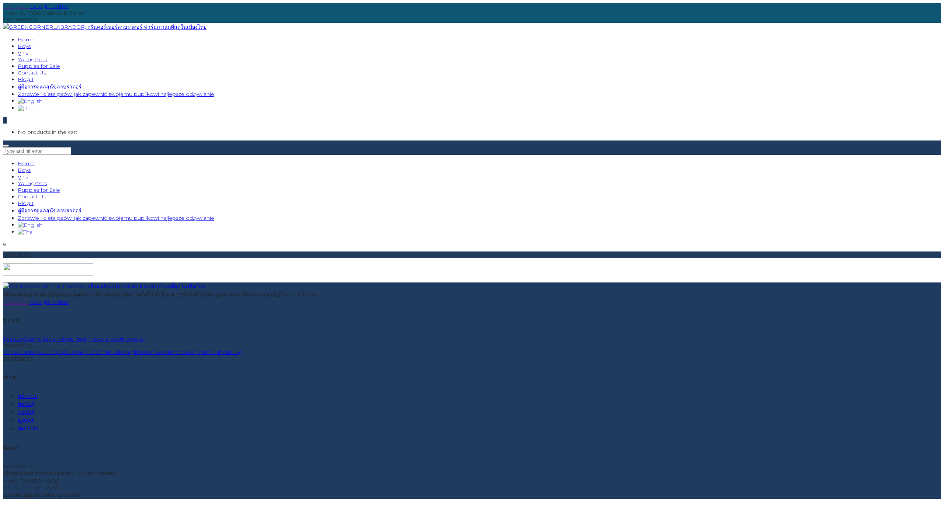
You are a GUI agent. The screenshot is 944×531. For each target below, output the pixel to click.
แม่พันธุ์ (26, 412)
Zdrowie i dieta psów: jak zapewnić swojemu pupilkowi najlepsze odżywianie (116, 218)
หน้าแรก (27, 396)
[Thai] (26, 107)
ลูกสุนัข (26, 420)
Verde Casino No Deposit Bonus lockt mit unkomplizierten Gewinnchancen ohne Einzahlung (123, 352)
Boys (24, 170)
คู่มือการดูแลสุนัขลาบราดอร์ (49, 210)
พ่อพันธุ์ (26, 404)
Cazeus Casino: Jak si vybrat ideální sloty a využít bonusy (74, 339)
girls (23, 176)
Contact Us (32, 196)
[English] (30, 100)
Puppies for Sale (39, 190)
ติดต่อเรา (28, 428)
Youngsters (32, 183)
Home (26, 163)
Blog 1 (26, 203)
